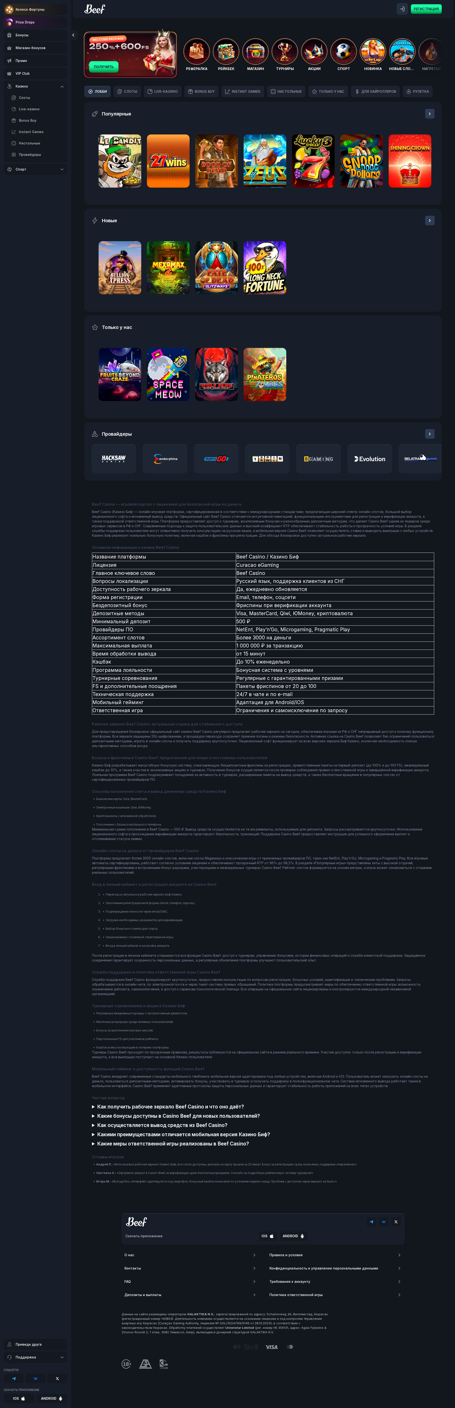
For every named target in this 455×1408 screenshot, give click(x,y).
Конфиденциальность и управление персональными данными (323, 1268)
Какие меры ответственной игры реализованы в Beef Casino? (173, 1144)
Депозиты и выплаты (142, 1295)
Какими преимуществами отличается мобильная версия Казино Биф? (183, 1134)
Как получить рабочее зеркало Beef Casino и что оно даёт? (170, 1107)
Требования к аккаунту (289, 1281)
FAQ (127, 1281)
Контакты (132, 1268)
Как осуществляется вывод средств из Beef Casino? (162, 1125)
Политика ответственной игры (296, 1295)
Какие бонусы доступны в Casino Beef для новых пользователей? (178, 1116)
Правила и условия (286, 1255)
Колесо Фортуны (30, 9)
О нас (129, 1255)
